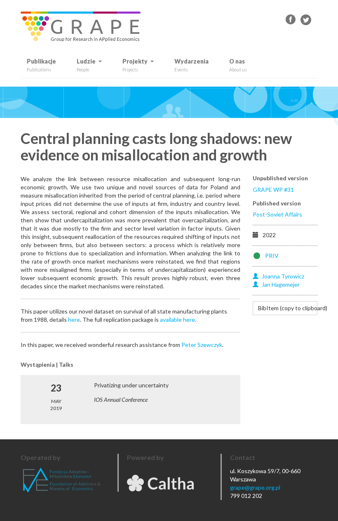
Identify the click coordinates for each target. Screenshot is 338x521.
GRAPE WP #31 (273, 189)
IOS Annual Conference (121, 399)
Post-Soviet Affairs (277, 214)
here (74, 319)
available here (177, 319)
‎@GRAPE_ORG (305, 19)
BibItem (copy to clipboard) (288, 307)
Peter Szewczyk (201, 344)
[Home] (84, 27)
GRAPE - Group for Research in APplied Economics (291, 19)
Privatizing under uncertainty (131, 385)
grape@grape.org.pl (255, 487)
